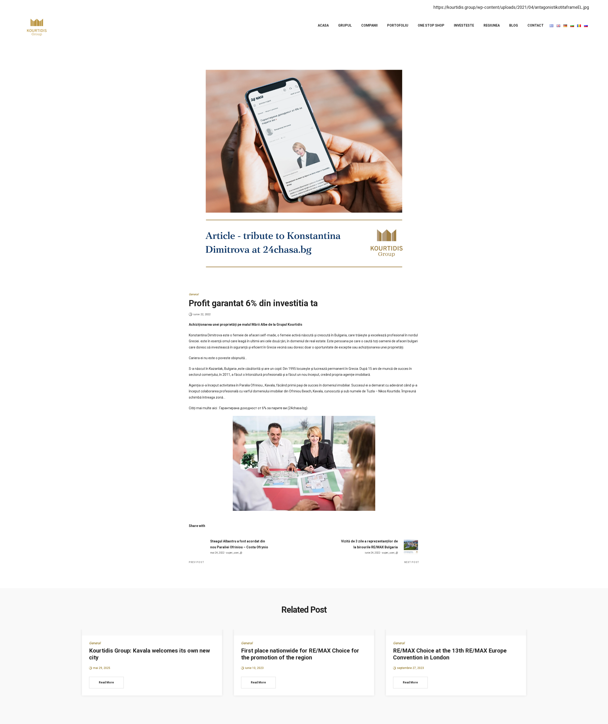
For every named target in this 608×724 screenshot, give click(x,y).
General (194, 294)
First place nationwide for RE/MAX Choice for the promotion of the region (300, 654)
